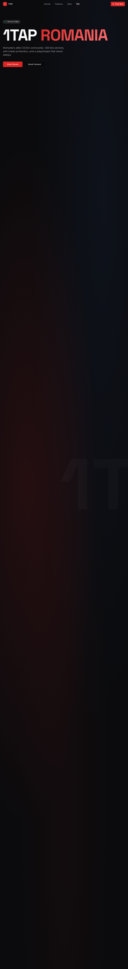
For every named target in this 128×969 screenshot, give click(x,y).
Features (59, 4)
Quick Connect (34, 64)
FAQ (78, 4)
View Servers (12, 64)
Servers (47, 4)
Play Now (119, 4)
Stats (69, 4)
